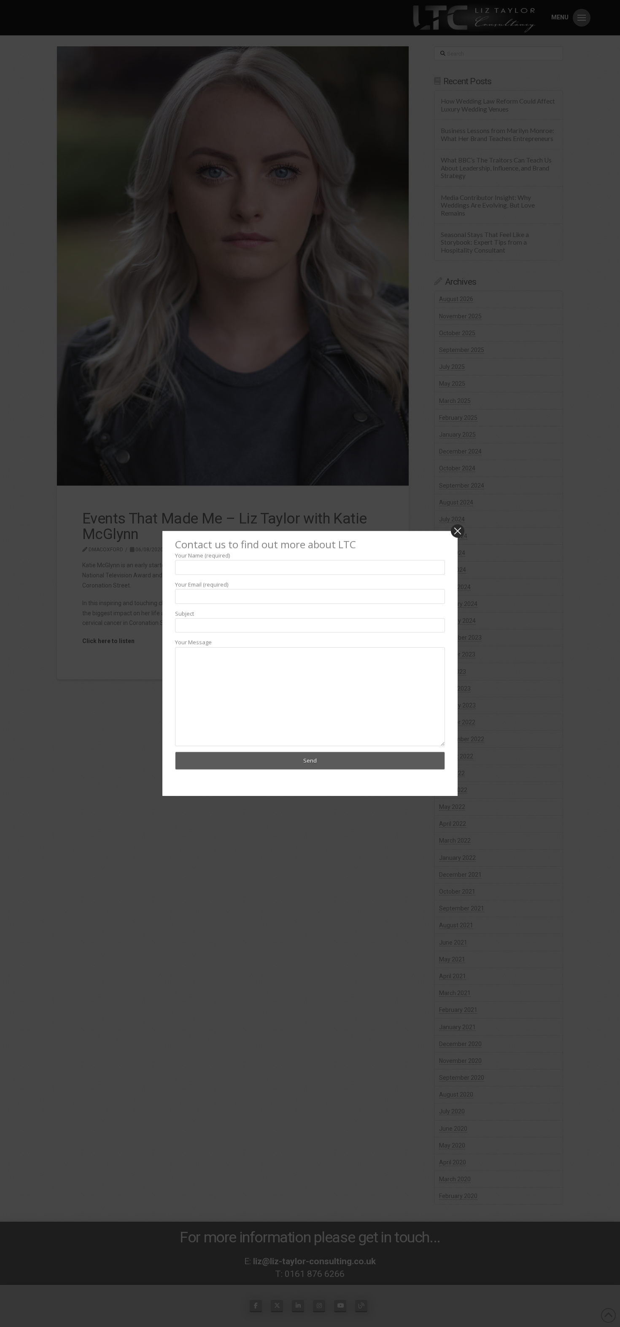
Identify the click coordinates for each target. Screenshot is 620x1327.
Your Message (193, 642)
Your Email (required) (201, 584)
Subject (184, 613)
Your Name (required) (202, 555)
